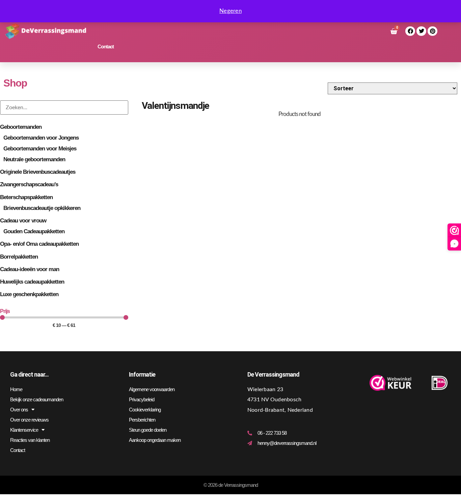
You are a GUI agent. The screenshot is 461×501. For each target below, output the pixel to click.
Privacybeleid (141, 399)
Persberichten (142, 420)
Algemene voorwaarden (151, 389)
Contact (106, 46)
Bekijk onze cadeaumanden (36, 399)
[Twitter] (421, 31)
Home (16, 389)
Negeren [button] (230, 11)
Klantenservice (24, 430)
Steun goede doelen (147, 430)
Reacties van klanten (30, 440)
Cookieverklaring (145, 409)
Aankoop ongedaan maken (155, 440)
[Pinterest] (432, 31)
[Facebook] (410, 31)
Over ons (19, 409)
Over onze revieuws (29, 420)
